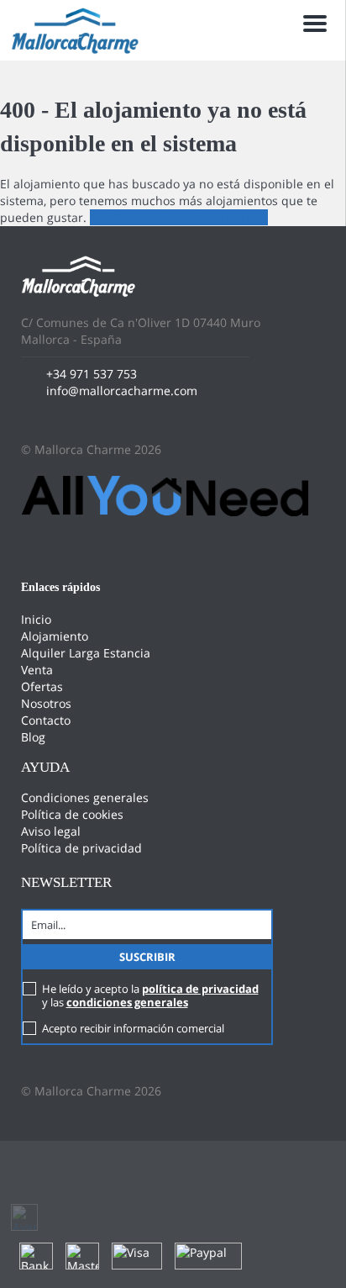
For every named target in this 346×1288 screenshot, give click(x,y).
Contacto (46, 720)
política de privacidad (200, 988)
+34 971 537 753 (91, 374)
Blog (33, 737)
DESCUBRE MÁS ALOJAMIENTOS (179, 217)
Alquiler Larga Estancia (85, 653)
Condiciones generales (85, 797)
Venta (37, 670)
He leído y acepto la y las (150, 995)
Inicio (36, 619)
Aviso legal (51, 831)
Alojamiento (54, 636)
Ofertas (42, 686)
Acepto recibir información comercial (133, 1028)
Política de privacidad (81, 848)
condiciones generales (127, 1002)
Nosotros (46, 703)
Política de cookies (72, 814)
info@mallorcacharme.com (121, 391)
